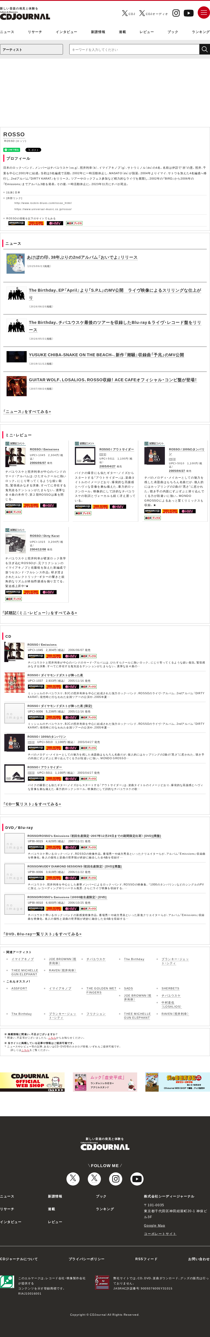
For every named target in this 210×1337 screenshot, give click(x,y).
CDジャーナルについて (19, 1258)
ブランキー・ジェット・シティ (175, 961)
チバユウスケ (96, 959)
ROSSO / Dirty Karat (44, 536)
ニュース (7, 31)
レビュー (147, 31)
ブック (173, 31)
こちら (52, 1037)
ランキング (201, 31)
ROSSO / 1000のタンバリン (46, 736)
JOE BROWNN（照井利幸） (62, 961)
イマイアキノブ (22, 959)
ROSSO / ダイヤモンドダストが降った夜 (55, 675)
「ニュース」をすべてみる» (27, 411)
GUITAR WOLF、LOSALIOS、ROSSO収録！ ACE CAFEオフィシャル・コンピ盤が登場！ (113, 379)
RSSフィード (146, 1258)
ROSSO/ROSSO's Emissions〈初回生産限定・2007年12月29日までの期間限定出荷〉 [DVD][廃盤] (94, 836)
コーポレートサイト (160, 1233)
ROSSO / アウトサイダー (116, 449)
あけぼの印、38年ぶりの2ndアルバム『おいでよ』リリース (82, 257)
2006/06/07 (38, 463)
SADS (128, 988)
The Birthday (134, 959)
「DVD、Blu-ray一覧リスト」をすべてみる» (42, 933)
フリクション (96, 1014)
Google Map (154, 1225)
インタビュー (67, 31)
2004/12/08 (38, 549)
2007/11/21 (76, 841)
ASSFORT (19, 988)
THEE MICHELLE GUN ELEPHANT (24, 972)
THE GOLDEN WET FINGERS (101, 990)
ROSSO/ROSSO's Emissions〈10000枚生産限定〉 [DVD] (67, 897)
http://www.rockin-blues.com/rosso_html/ (43, 203)
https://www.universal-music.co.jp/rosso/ (43, 209)
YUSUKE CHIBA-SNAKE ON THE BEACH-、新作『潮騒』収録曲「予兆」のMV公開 (106, 354)
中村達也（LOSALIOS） (172, 1004)
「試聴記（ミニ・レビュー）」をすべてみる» (39, 612)
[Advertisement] (105, 95)
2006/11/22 (76, 872)
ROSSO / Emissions (44, 449)
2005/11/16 (76, 681)
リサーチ (35, 31)
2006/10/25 (76, 903)
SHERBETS (170, 988)
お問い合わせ (199, 1258)
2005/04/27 (107, 466)
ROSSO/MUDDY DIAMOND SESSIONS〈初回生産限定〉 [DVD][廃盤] (74, 866)
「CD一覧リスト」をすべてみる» (32, 804)
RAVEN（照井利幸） (62, 970)
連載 (122, 31)
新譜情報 (98, 31)
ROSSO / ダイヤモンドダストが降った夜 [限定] (59, 706)
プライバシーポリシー (87, 1258)
